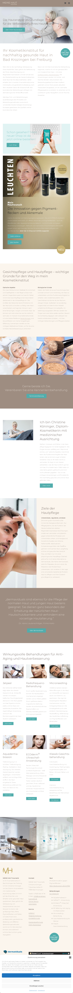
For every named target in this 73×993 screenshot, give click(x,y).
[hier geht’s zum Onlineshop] (65, 49)
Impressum (41, 990)
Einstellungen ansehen (37, 986)
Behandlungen (25, 318)
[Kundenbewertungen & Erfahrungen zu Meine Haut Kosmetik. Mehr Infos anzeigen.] (49, 953)
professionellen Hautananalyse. (48, 74)
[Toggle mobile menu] (69, 3)
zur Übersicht (54, 894)
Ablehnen (36, 980)
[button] (70, 957)
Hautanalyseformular (36, 922)
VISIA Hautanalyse (35, 925)
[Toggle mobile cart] (65, 3)
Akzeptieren (36, 975)
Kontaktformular (34, 918)
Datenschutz (33, 990)
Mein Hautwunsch (60, 886)
